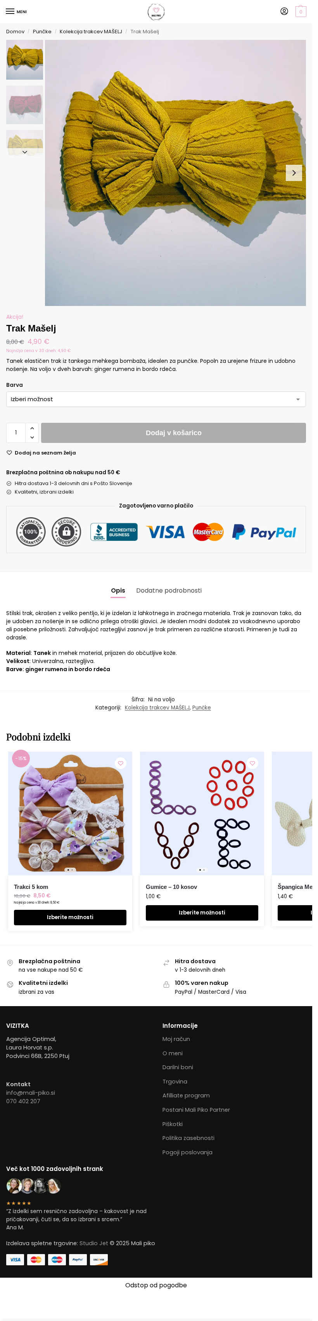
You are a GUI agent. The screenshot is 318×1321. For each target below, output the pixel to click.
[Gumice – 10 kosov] (202, 813)
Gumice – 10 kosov (171, 887)
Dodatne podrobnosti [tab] (169, 590)
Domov (15, 31)
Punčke (42, 31)
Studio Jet (94, 1243)
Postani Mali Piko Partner (196, 1110)
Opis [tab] (118, 590)
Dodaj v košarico (174, 433)
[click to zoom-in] (178, 173)
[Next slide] (294, 173)
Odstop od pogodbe (156, 1285)
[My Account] (284, 12)
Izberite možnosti (70, 917)
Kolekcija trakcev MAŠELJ (91, 31)
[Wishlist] (120, 763)
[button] (300, 11)
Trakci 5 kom (31, 887)
